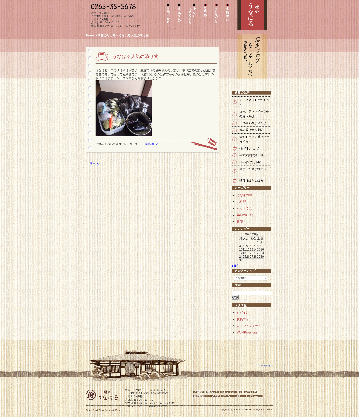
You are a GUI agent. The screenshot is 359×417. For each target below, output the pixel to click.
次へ (101, 163)
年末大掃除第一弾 (251, 155)
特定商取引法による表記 (206, 396)
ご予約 (205, 15)
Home (90, 35)
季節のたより (107, 35)
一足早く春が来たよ (252, 123)
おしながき (216, 15)
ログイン (243, 312)
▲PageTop (265, 365)
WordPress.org (247, 332)
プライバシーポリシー (233, 396)
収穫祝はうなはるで (252, 180)
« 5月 (235, 265)
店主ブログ (179, 15)
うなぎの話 (244, 195)
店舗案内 (227, 15)
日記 (240, 221)
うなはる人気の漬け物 (135, 56)
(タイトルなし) (249, 148)
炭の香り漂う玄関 (251, 130)
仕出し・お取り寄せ (192, 15)
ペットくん (244, 208)
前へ (91, 163)
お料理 (241, 201)
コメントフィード (249, 325)
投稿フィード (246, 319)
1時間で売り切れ (250, 162)
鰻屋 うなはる (252, 15)
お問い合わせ (168, 15)
